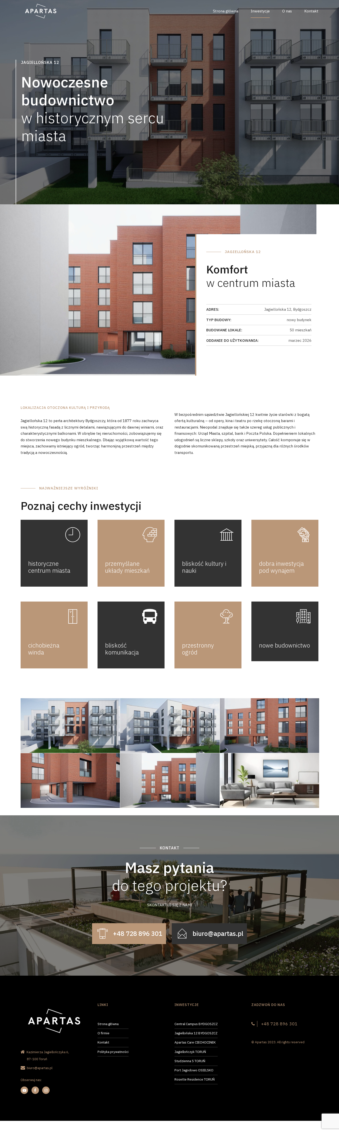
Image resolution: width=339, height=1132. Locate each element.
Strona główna (225, 11)
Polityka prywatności (113, 1051)
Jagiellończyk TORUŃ (190, 1051)
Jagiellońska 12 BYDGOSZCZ (195, 1033)
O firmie (103, 1033)
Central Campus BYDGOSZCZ (196, 1024)
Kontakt (311, 11)
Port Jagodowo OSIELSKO (193, 1070)
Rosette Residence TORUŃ (194, 1079)
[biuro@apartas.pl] (182, 933)
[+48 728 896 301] (102, 933)
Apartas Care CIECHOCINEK (195, 1042)
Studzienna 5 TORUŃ (189, 1061)
